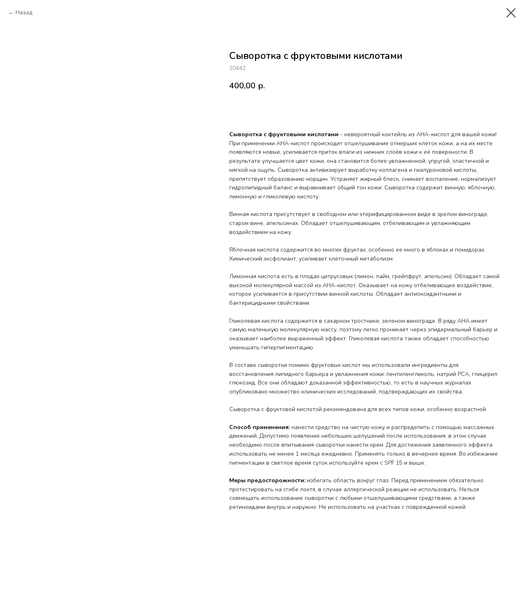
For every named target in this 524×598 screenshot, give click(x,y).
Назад (24, 12)
